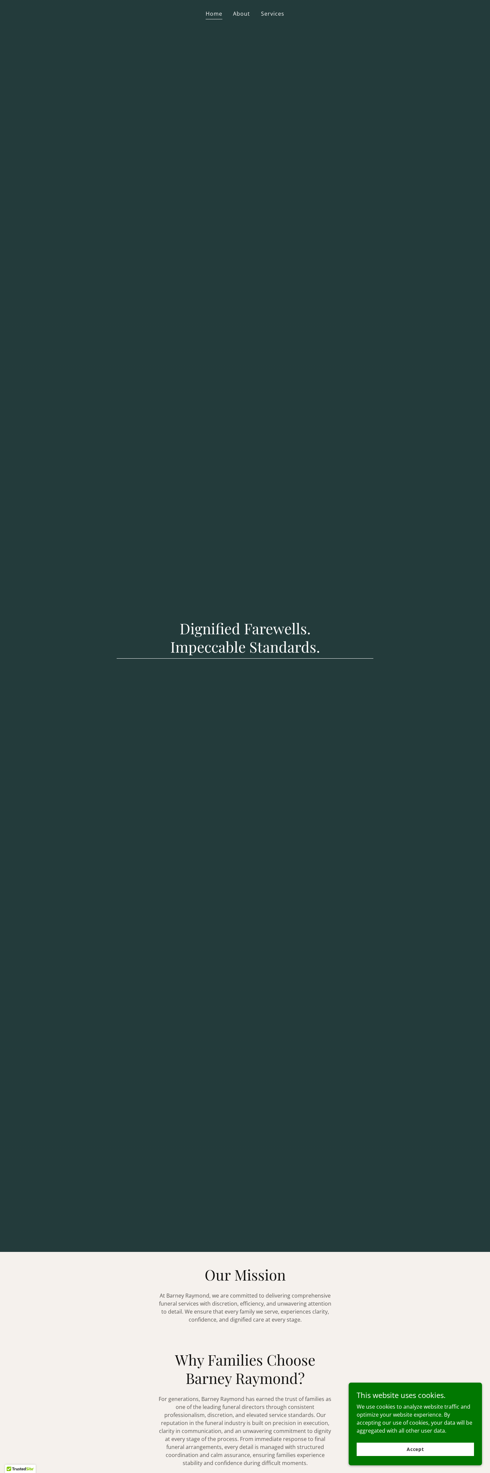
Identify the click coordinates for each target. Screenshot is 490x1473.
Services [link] (272, 13)
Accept (415, 1449)
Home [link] (214, 13)
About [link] (241, 13)
